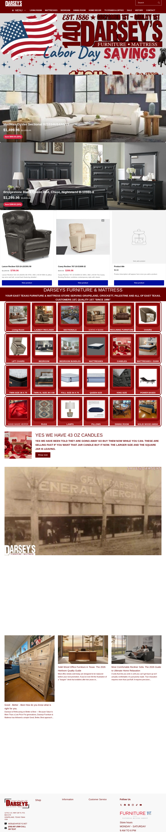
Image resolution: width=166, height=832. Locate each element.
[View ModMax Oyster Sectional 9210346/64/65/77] (83, 108)
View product (27, 283)
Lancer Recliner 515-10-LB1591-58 (16, 266)
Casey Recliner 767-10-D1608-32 (72, 266)
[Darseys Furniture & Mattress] (14, 3)
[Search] (158, 2)
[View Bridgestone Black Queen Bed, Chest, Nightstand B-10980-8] (83, 176)
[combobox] (148, 2)
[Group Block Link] (18, 317)
